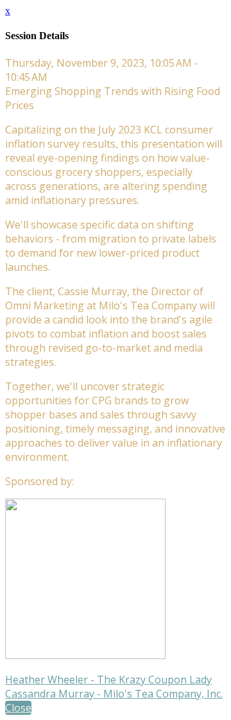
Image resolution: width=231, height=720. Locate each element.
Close (18, 708)
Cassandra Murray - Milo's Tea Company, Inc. (114, 694)
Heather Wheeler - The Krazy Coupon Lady (108, 680)
